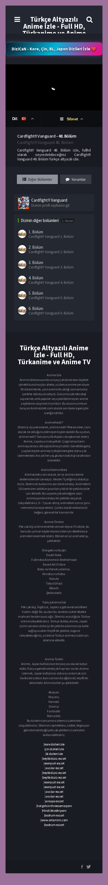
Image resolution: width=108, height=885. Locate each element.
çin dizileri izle (54, 749)
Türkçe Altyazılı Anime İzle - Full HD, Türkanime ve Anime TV (54, 30)
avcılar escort (54, 768)
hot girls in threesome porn (54, 806)
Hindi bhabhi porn (54, 810)
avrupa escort (54, 801)
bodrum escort (54, 815)
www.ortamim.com (54, 820)
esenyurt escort (54, 763)
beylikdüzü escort (54, 758)
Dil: (15, 118)
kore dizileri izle (54, 744)
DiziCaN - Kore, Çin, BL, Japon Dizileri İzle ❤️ (54, 49)
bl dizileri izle (54, 754)
